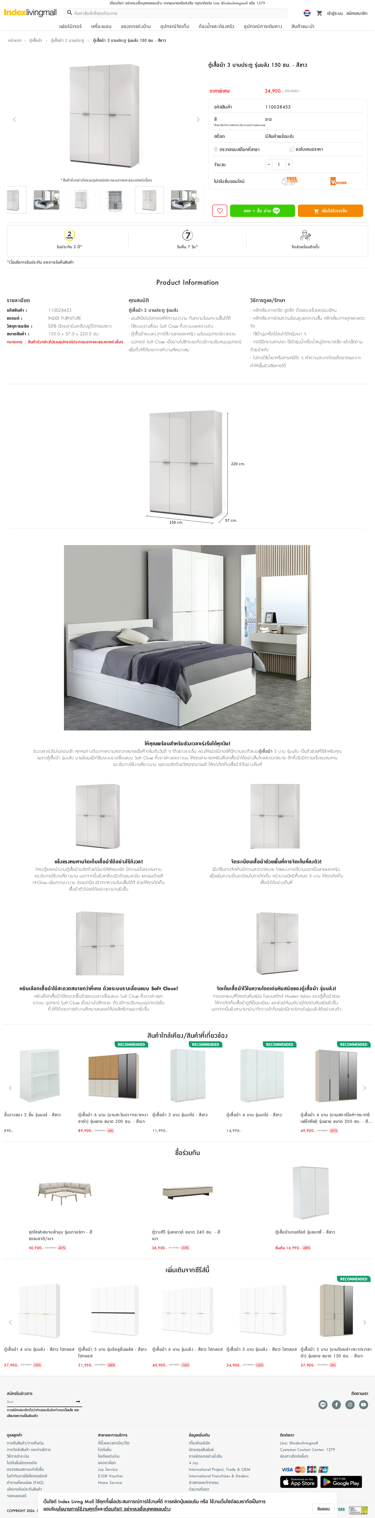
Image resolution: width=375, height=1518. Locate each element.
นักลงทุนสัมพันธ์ (201, 1449)
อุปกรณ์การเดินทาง (263, 26)
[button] (40, 1088)
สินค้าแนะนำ (303, 26)
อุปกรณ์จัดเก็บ (174, 26)
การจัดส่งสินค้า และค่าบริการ (29, 1449)
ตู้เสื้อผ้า (35, 40)
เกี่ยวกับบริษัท (199, 1443)
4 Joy (193, 1463)
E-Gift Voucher (110, 1476)
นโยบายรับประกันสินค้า (24, 1489)
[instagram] (349, 1404)
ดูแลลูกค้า (14, 1435)
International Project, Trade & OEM (219, 1469)
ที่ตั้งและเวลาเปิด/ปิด (114, 1443)
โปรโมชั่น (104, 1449)
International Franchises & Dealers (219, 1476)
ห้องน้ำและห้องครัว (216, 26)
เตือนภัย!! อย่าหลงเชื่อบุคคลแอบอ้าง (137, 1508)
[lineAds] (323, 1404)
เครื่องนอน (101, 26)
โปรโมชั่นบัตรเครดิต (22, 1463)
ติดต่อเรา (287, 1435)
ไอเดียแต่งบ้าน (108, 1456)
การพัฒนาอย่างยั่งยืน (205, 1456)
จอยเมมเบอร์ (16, 1495)
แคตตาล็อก (107, 1463)
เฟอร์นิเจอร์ (70, 26)
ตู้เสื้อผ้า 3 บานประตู (67, 40)
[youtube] (363, 1404)
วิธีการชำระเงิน (18, 1456)
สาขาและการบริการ (112, 1435)
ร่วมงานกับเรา (199, 1489)
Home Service (110, 1482)
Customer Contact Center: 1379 (307, 1449)
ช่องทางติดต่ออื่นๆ (294, 1456)
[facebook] (336, 1404)
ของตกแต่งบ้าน (136, 26)
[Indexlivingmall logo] (30, 13)
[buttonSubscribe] (78, 1402)
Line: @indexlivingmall (299, 1443)
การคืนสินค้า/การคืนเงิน (25, 1443)
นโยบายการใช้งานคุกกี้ (77, 1508)
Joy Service (108, 1469)
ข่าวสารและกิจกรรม (204, 1482)
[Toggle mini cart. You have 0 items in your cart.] (319, 13)
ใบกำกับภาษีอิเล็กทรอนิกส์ (27, 1476)
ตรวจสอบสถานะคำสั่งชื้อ (25, 1469)
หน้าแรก (14, 40)
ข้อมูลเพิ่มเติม (199, 1435)
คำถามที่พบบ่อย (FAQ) (25, 1482)
